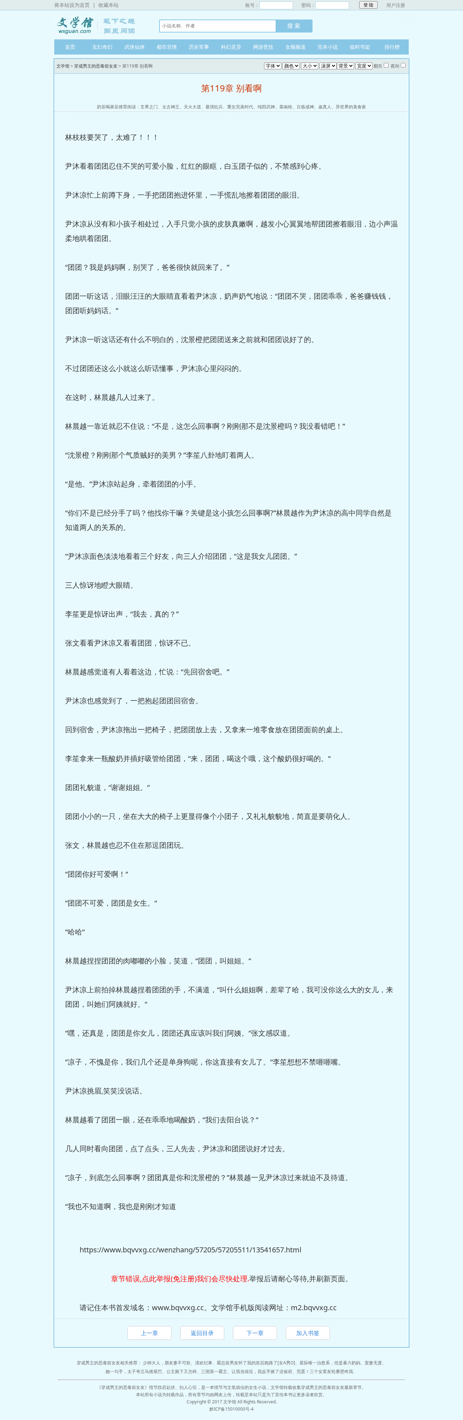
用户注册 (395, 5)
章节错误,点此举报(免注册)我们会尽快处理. (180, 1278)
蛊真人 (324, 107)
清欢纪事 (203, 1363)
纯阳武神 (266, 107)
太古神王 (170, 107)
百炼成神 (305, 107)
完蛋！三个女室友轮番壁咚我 (325, 1371)
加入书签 (307, 1333)
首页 (70, 46)
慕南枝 (285, 107)
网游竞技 (263, 46)
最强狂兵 (214, 107)
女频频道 (295, 46)
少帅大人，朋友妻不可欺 (167, 1363)
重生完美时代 (240, 107)
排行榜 (392, 46)
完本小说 (328, 46)
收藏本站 (108, 4)
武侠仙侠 (134, 46)
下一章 (255, 1333)
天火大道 (192, 107)
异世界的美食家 (351, 107)
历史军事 (199, 46)
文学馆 (99, 25)
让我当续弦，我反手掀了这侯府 (262, 1371)
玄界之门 (149, 107)
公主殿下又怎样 (181, 1371)
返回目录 (202, 1333)
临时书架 (360, 46)
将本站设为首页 (72, 4)
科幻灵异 (231, 46)
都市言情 (167, 46)
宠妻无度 (373, 1363)
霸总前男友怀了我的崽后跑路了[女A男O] (256, 1363)
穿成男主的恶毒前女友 (96, 66)
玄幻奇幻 (102, 46)
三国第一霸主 (214, 1371)
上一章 (149, 1333)
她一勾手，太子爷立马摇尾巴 (134, 1371)
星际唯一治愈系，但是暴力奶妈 (330, 1363)
